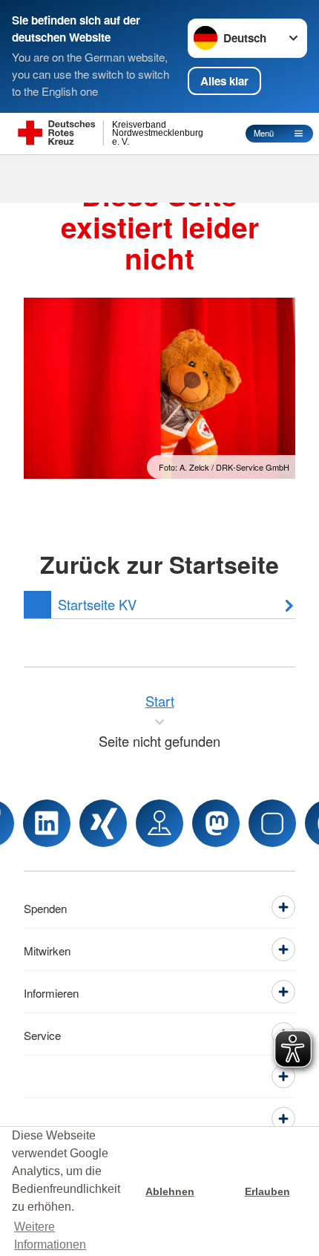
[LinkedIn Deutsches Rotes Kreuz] (46, 823)
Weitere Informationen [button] (50, 1235)
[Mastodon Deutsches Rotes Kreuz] (216, 823)
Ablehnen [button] (169, 1191)
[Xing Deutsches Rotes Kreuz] (103, 823)
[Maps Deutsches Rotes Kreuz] (159, 823)
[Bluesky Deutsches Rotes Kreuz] (272, 823)
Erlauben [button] (267, 1191)
